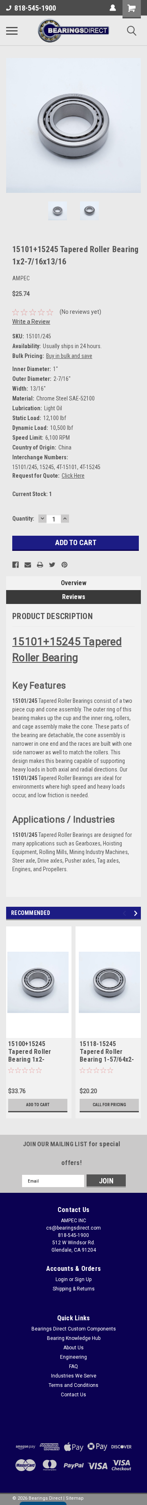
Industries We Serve (73, 1376)
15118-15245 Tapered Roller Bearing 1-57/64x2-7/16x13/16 (107, 1052)
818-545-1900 (35, 8)
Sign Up (83, 1279)
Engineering (73, 1357)
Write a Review (31, 321)
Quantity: (23, 518)
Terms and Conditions (73, 1385)
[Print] (40, 564)
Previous (12, 125)
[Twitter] (52, 564)
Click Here (73, 475)
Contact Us (73, 1395)
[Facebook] (15, 564)
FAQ (73, 1366)
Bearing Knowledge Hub (73, 1338)
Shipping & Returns (74, 1289)
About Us (73, 1348)
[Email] (27, 564)
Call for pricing (109, 1104)
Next (135, 125)
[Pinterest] (64, 564)
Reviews (73, 597)
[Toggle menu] (12, 30)
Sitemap (75, 1498)
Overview (74, 583)
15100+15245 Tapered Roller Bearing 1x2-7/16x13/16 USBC (32, 1052)
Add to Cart (37, 1104)
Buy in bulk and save (69, 356)
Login (62, 1279)
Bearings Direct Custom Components (73, 1329)
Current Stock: (32, 494)
